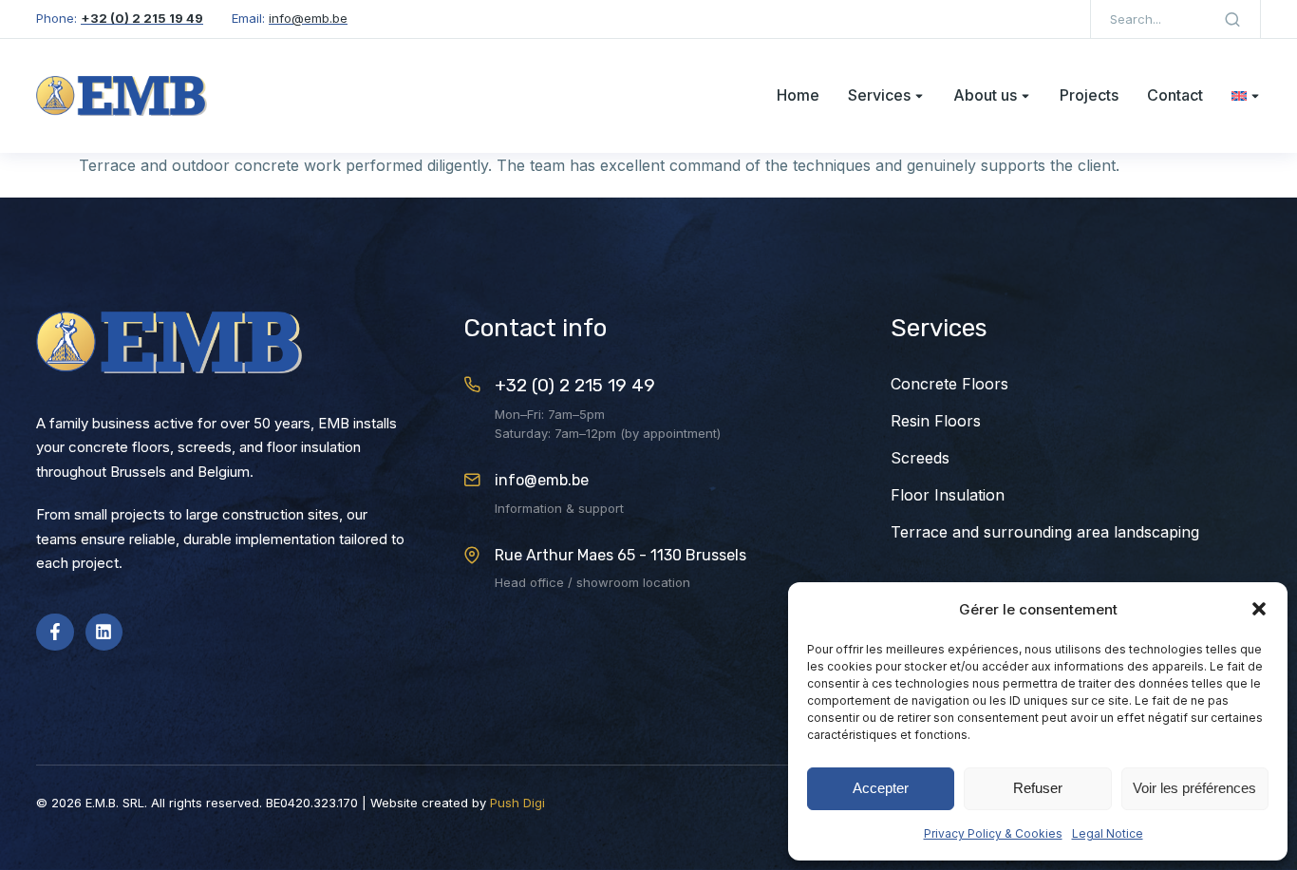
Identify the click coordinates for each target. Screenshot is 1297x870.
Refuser (1037, 788)
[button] (1259, 608)
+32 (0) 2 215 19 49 (575, 385)
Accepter (881, 788)
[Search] (1232, 19)
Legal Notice (1107, 833)
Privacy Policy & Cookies (993, 833)
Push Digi (517, 802)
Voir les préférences (1194, 788)
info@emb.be (542, 480)
